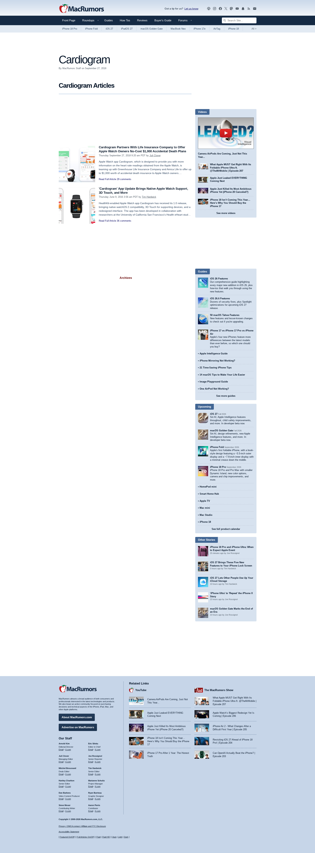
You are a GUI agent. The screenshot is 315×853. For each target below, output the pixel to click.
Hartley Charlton (66, 781)
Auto (114, 837)
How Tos (125, 20)
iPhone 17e (199, 28)
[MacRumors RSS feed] (249, 9)
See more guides (225, 395)
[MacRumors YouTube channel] (237, 9)
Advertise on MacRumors (78, 727)
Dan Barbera (65, 793)
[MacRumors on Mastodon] (231, 9)
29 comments (124, 179)
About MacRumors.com (77, 717)
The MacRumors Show (218, 690)
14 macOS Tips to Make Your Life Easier (222, 374)
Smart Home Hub (209, 493)
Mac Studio (206, 515)
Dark (126, 837)
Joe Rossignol (95, 756)
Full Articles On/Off (85, 837)
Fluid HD (106, 837)
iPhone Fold (91, 28)
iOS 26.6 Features (220, 298)
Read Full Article (107, 179)
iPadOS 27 (127, 28)
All (254, 28)
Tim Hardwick (149, 197)
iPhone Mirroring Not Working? (217, 360)
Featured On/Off (67, 837)
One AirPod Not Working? (214, 388)
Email (61, 749)
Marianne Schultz (96, 781)
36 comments (124, 220)
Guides (108, 20)
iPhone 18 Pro (69, 28)
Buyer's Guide (162, 20)
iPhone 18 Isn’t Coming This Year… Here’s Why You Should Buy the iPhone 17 (230, 203)
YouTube (140, 690)
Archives (126, 277)
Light (120, 837)
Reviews (142, 20)
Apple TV (205, 501)
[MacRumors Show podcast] (209, 9)
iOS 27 (109, 28)
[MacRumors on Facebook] (220, 9)
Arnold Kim (64, 743)
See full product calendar (226, 529)
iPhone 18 (233, 28)
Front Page (68, 20)
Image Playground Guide (214, 381)
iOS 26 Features (219, 278)
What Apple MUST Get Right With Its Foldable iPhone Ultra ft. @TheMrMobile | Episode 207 (230, 167)
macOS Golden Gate (152, 28)
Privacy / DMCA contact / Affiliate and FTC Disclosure (82, 826)
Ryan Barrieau (95, 793)
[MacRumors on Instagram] (214, 9)
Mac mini (205, 507)
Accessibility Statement (69, 832)
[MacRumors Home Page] (81, 9)
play (226, 133)
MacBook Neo (178, 28)
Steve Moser (64, 805)
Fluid (98, 837)
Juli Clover (155, 155)
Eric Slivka (93, 743)
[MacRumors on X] (225, 9)
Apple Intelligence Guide (214, 353)
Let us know (191, 8)
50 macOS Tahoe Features (224, 315)
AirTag (216, 28)
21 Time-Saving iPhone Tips (216, 367)
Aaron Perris (94, 805)
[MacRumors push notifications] (243, 9)
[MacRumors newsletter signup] (254, 9)
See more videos (225, 213)
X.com (68, 749)
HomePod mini (208, 486)
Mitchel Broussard (67, 768)
